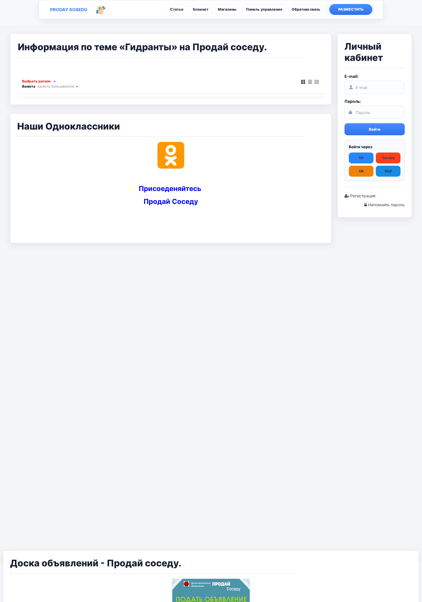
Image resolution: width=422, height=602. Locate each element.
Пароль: (352, 101)
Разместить (351, 9)
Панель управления (264, 9)
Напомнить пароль (386, 204)
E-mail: (351, 76)
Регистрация (362, 195)
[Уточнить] (54, 81)
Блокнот (200, 9)
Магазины (227, 9)
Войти (374, 129)
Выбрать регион (36, 81)
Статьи (176, 9)
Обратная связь (306, 9)
